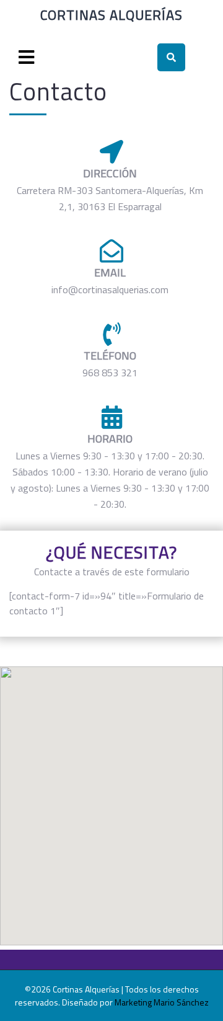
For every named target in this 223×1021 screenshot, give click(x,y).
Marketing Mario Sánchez (162, 1002)
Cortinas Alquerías (111, 14)
